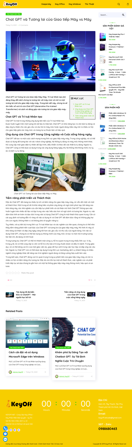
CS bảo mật (59, 444)
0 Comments (23, 25)
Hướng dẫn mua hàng (13, 444)
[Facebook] (11, 430)
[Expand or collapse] (93, 99)
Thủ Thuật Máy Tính (13, 14)
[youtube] (15, 430)
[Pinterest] (18, 430)
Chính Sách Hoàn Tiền (46, 444)
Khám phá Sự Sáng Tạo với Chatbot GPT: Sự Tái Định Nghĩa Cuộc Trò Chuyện (71, 356)
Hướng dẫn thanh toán (29, 444)
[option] (27, 346)
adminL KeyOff (18, 372)
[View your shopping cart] (128, 4)
